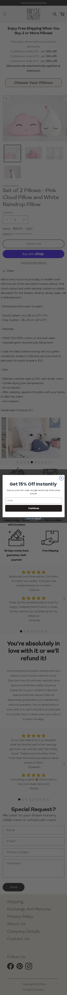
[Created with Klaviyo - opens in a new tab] (33, 518)
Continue (33, 508)
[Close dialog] (61, 478)
